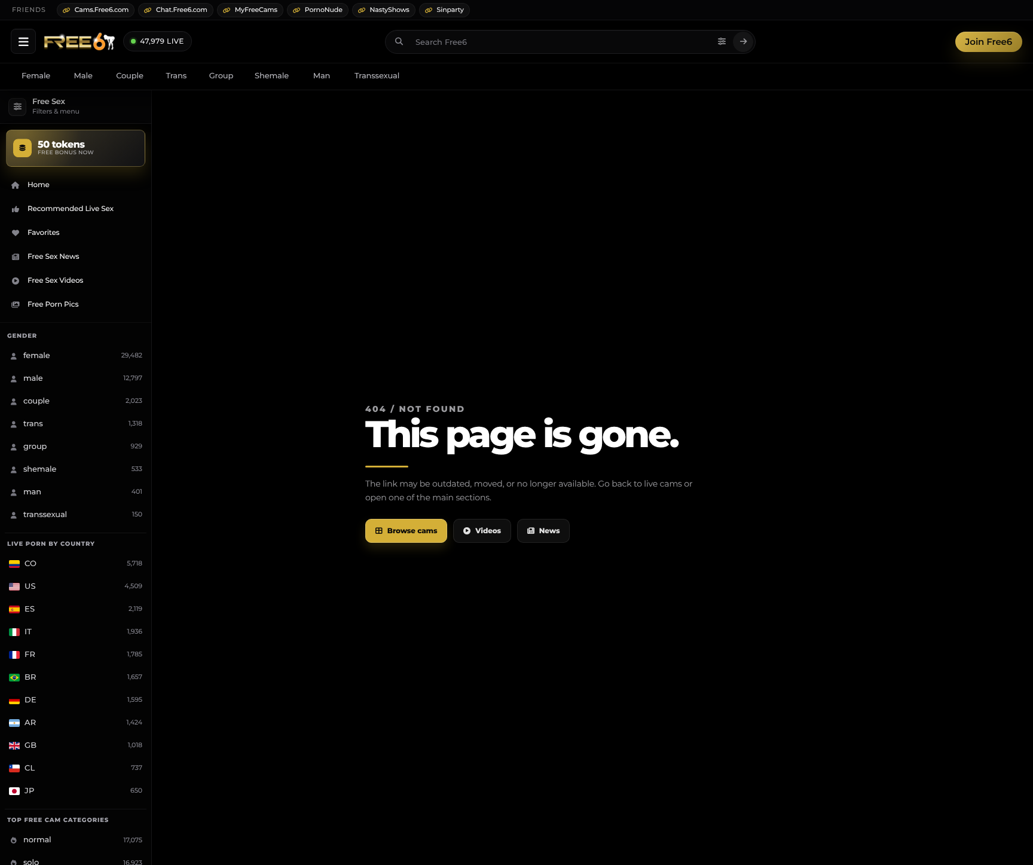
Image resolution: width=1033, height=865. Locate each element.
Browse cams (412, 531)
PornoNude (324, 9)
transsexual (376, 76)
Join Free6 (988, 41)
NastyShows (389, 9)
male (83, 76)
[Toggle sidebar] (23, 41)
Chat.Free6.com (181, 9)
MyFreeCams (256, 9)
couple (129, 76)
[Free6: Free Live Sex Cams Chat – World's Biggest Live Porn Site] (79, 42)
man (322, 76)
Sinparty (450, 9)
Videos (488, 531)
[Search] (743, 42)
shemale (272, 76)
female (36, 76)
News (549, 531)
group (221, 76)
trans (176, 76)
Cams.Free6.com (102, 9)
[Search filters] (721, 42)
